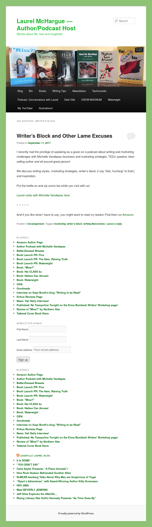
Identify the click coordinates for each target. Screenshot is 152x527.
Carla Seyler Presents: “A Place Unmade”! (42, 469)
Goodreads (23, 288)
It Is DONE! (23, 460)
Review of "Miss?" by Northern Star (38, 309)
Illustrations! (46, 108)
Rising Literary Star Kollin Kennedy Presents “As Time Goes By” (56, 498)
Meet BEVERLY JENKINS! (32, 490)
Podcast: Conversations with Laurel (38, 99)
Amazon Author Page (30, 242)
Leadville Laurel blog (35, 455)
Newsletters (79, 91)
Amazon (128, 214)
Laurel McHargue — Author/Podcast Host (46, 24)
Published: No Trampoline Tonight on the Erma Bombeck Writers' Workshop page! (67, 305)
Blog (20, 91)
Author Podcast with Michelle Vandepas (41, 246)
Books (42, 91)
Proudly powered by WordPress (76, 513)
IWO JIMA (23, 485)
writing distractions (94, 223)
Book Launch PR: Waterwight (34, 263)
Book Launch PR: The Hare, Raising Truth (42, 259)
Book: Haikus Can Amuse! (32, 276)
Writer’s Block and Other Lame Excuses (64, 135)
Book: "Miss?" (25, 267)
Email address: (25, 349)
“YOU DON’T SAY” (28, 464)
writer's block (74, 223)
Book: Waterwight (27, 280)
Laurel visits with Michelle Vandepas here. (44, 195)
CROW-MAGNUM (91, 99)
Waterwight (114, 99)
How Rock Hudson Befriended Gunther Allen (44, 473)
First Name (22, 329)
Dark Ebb (69, 99)
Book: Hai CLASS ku (29, 271)
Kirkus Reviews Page (29, 297)
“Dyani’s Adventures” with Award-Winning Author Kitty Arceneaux (57, 481)
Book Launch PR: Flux (30, 255)
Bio (31, 91)
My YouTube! (25, 108)
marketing (60, 223)
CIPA (20, 284)
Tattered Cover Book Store (33, 313)
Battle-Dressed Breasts (30, 251)
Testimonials (99, 91)
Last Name (22, 339)
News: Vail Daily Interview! (33, 301)
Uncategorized (35, 223)
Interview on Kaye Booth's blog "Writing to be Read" (49, 292)
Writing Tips (59, 91)
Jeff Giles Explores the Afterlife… (37, 494)
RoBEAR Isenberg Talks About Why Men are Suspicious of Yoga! (56, 477)
